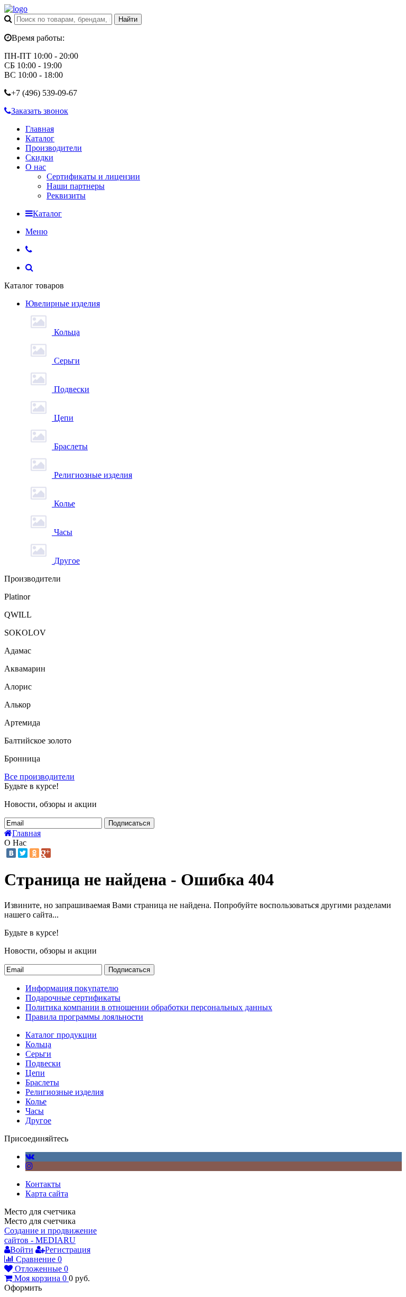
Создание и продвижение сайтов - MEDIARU (50, 1235)
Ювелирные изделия (62, 303)
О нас (35, 166)
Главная (39, 128)
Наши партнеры (76, 186)
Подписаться (129, 823)
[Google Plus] (46, 853)
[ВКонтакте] (11, 853)
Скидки (39, 157)
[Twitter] (22, 853)
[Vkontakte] (29, 1156)
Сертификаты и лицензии (93, 176)
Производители (53, 147)
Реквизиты (66, 195)
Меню (36, 231)
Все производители (39, 776)
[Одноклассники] (34, 853)
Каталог (39, 138)
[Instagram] (29, 1166)
